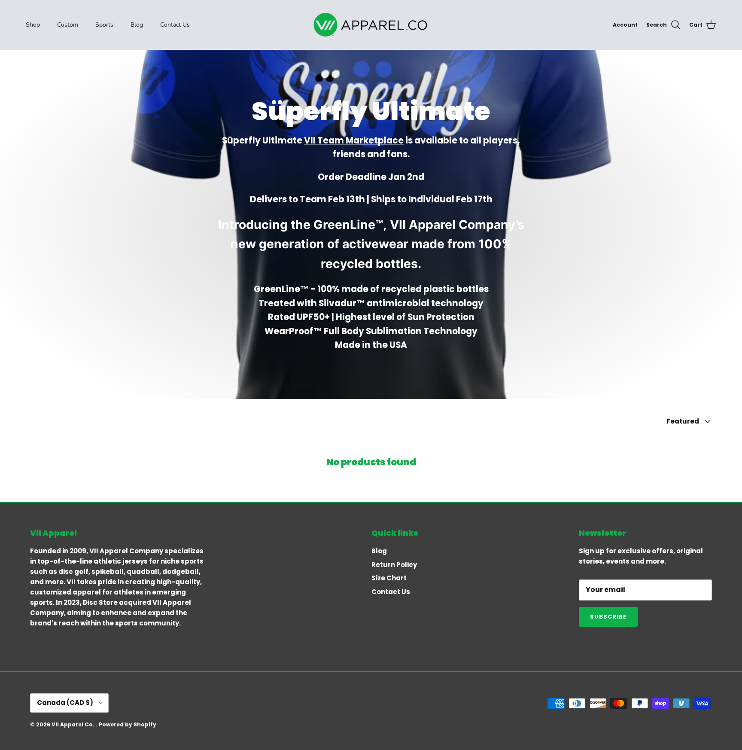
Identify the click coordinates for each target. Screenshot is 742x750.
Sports (104, 25)
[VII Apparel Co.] (371, 25)
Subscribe (608, 617)
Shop (33, 25)
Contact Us (175, 25)
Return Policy (394, 564)
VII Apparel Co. (74, 724)
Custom (67, 25)
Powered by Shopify (127, 724)
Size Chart (389, 577)
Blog (137, 25)
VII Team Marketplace (354, 140)
